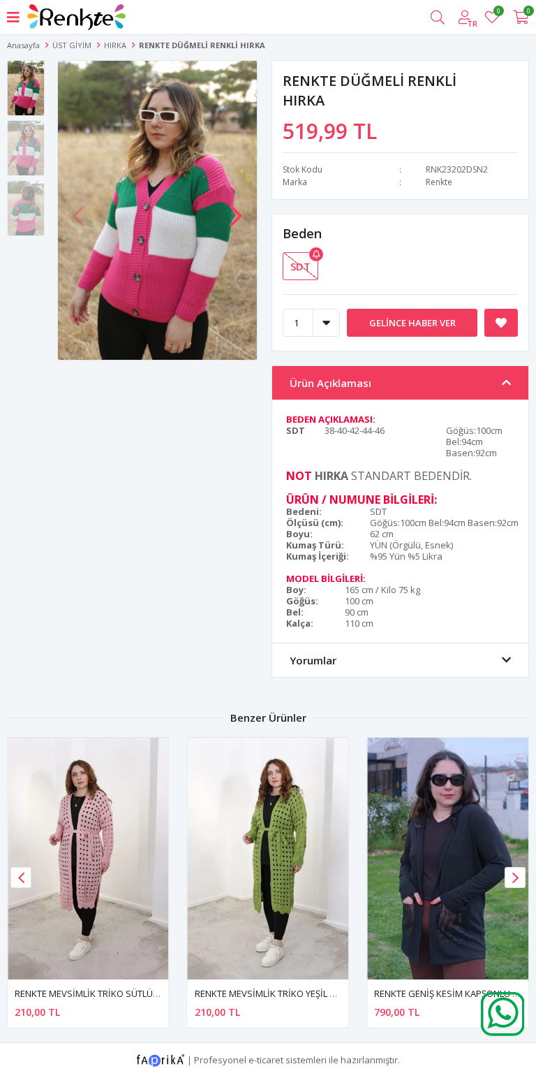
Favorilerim (498, 12)
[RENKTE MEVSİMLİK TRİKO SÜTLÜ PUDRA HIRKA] (88, 858)
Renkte (439, 182)
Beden (302, 233)
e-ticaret (265, 1059)
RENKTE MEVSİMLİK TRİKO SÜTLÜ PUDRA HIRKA (113, 993)
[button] (236, 209)
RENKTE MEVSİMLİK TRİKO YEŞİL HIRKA (275, 993)
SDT (300, 266)
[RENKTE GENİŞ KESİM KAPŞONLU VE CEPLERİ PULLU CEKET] (447, 858)
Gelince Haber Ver (412, 322)
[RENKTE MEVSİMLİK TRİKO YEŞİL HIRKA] (268, 858)
